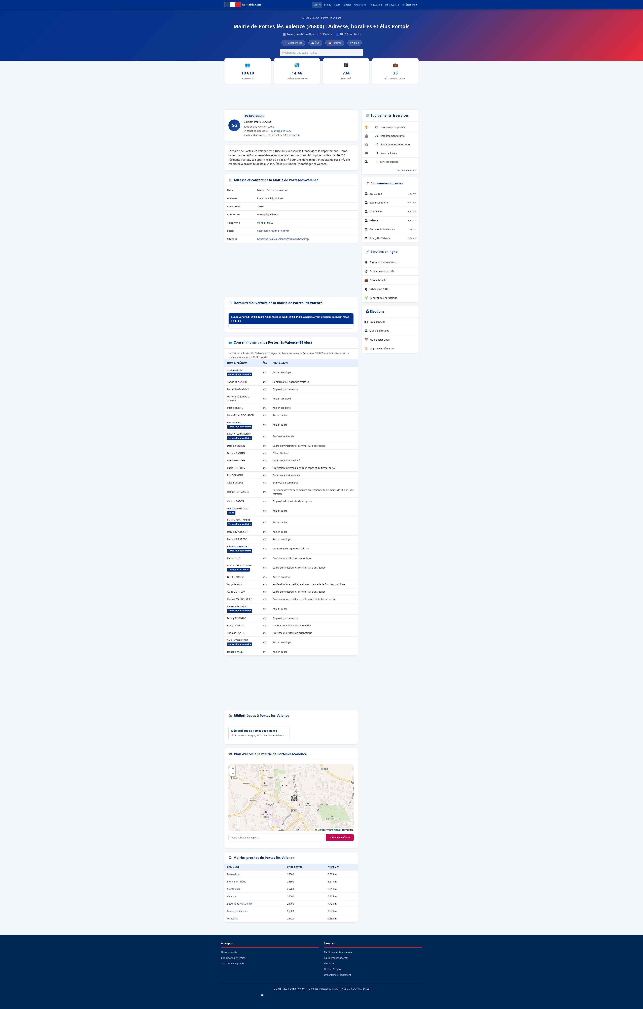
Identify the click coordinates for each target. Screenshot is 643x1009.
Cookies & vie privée (232, 963)
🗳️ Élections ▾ (409, 5)
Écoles (327, 4)
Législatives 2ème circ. (379, 349)
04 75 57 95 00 (265, 222)
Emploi (347, 4)
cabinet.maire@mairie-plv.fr (273, 230)
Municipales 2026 (376, 331)
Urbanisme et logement (337, 974)
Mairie (317, 4)
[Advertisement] (321, 96)
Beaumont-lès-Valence (240, 903)
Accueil (306, 17)
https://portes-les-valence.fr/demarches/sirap (283, 238)
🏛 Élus (315, 42)
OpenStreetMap (334, 829)
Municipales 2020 (281, 130)
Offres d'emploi (375, 280)
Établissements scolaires (338, 952)
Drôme (315, 17)
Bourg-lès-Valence (237, 911)
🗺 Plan (354, 42)
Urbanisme (360, 4)
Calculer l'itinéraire (340, 837)
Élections (329, 963)
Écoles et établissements (381, 262)
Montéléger (233, 889)
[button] (294, 797)
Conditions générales (233, 957)
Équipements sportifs (379, 271)
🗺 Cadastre (392, 4)
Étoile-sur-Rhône (236, 881)
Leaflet (320, 829)
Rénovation (376, 4)
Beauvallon (233, 874)
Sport (337, 4)
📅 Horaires (334, 42)
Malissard (232, 918)
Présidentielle (374, 322)
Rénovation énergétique (380, 298)
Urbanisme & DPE (377, 289)
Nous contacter (229, 952)
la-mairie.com (297, 988)
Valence (231, 896)
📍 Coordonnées (293, 42)
